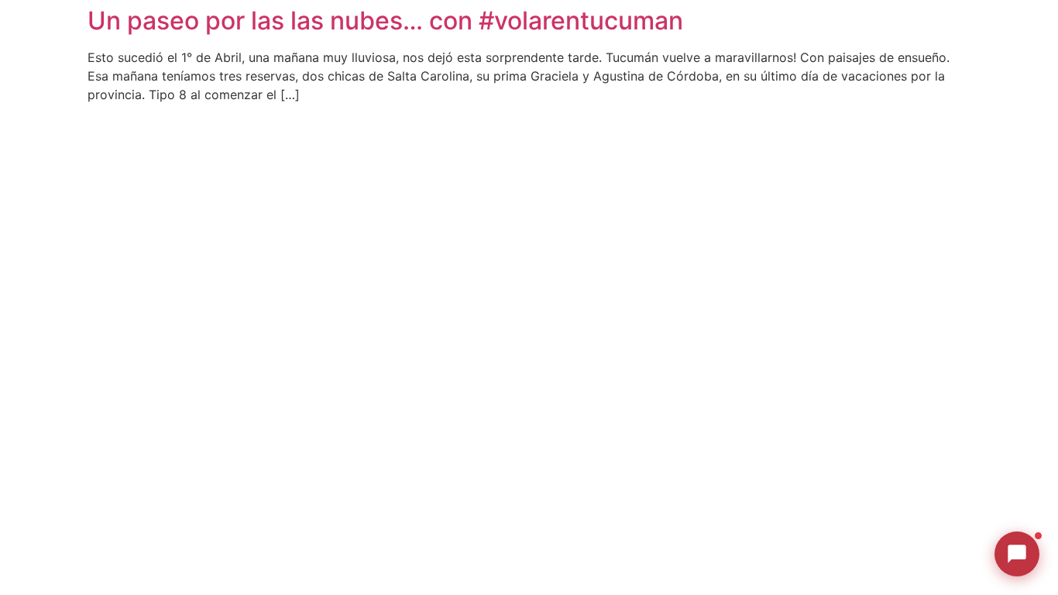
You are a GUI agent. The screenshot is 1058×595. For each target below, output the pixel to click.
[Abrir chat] (1016, 553)
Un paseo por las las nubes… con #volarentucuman (385, 20)
